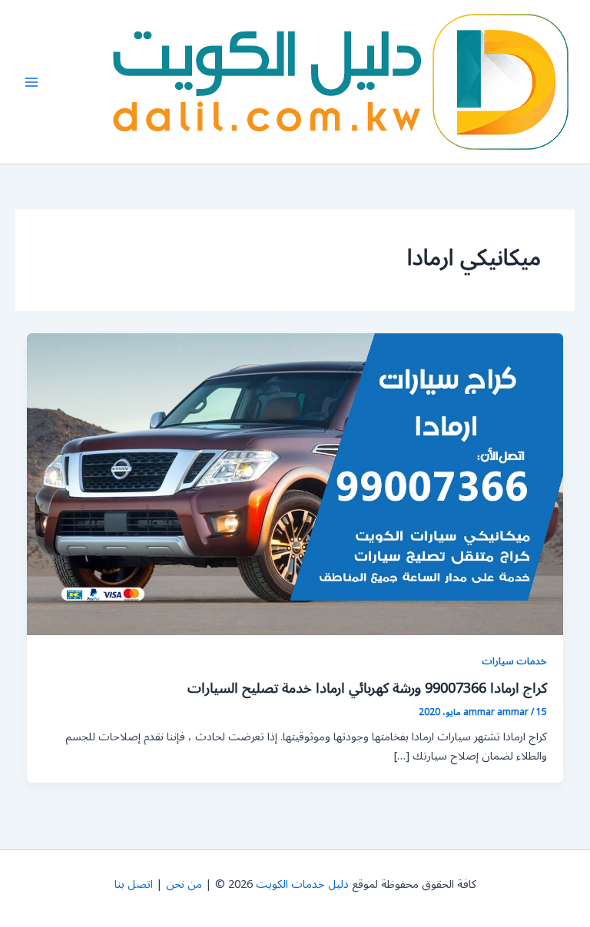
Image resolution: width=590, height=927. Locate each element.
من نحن (184, 884)
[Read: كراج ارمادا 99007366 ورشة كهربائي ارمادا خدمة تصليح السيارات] (295, 484)
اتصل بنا (133, 884)
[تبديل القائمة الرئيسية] (31, 82)
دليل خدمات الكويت (302, 884)
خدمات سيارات (514, 661)
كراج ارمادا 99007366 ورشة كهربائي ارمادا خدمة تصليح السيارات (367, 688)
